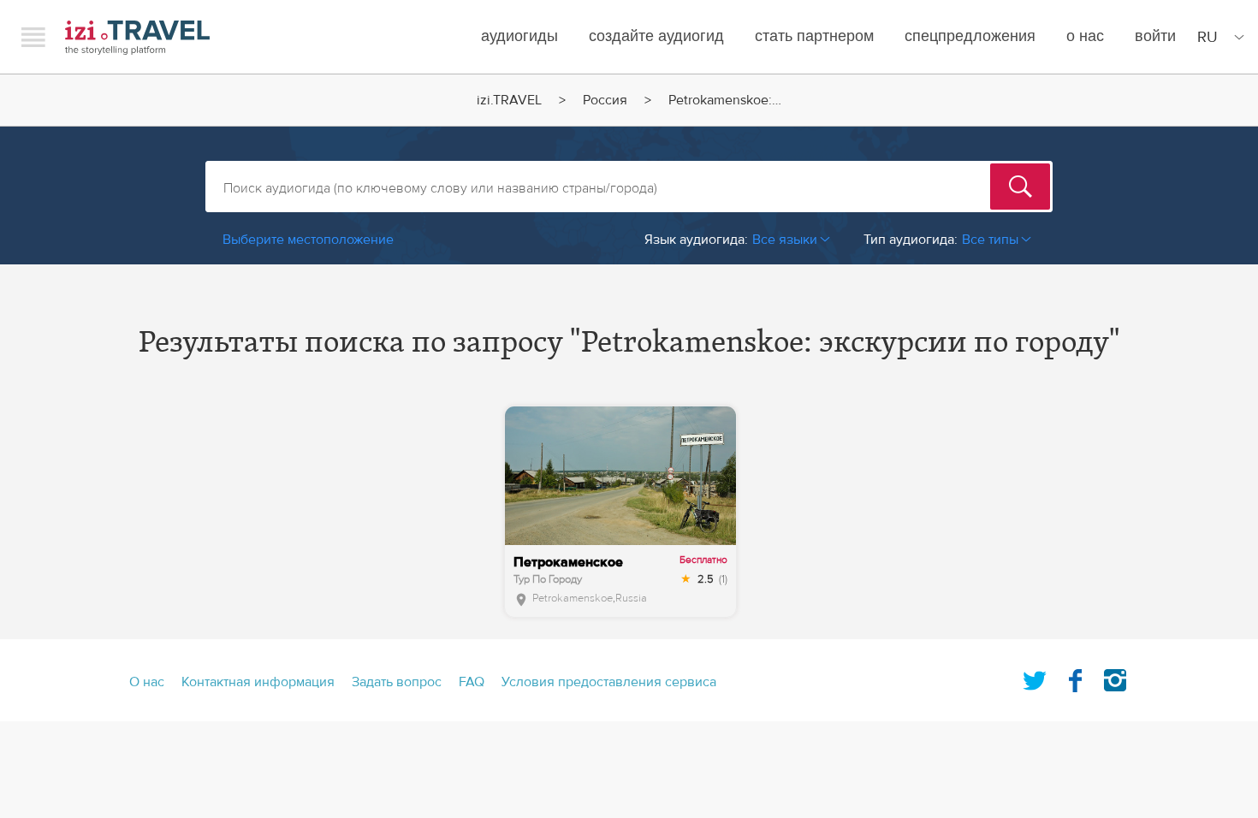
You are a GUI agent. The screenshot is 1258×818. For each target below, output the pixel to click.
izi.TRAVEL (137, 37)
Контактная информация (258, 682)
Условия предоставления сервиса (608, 682)
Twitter (1034, 677)
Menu (33, 37)
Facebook (1075, 677)
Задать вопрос (397, 682)
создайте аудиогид (656, 36)
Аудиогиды (519, 36)
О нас (1085, 36)
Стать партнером (814, 36)
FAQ (471, 682)
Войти (1155, 36)
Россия (605, 100)
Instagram (1115, 677)
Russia (631, 598)
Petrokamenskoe (572, 598)
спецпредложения (970, 36)
